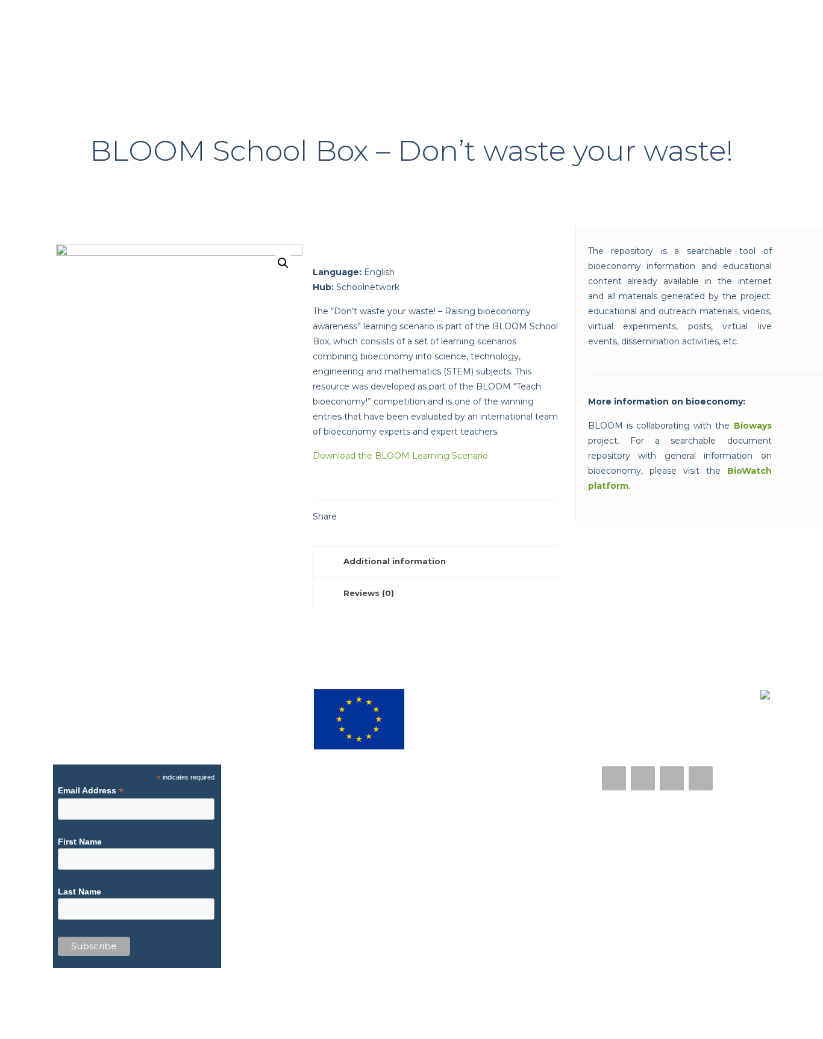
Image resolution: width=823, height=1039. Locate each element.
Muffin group (287, 1014)
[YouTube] (701, 778)
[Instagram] (672, 778)
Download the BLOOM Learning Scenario (400, 455)
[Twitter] (643, 778)
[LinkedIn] (735, 1014)
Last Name (79, 891)
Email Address (91, 790)
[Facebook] (614, 778)
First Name (80, 841)
